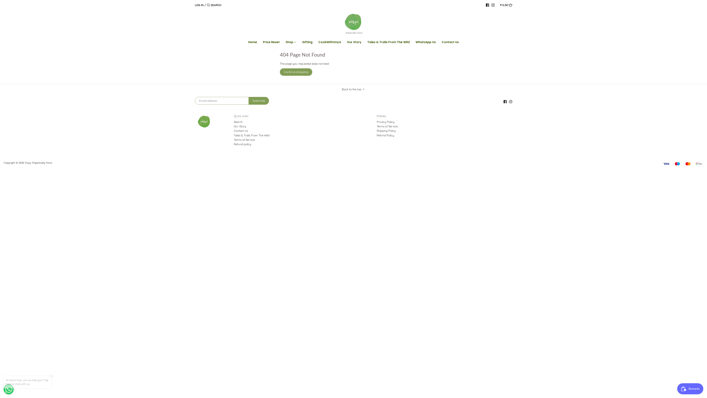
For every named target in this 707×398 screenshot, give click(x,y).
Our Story (240, 126)
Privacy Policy (386, 122)
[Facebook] (487, 4)
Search (238, 122)
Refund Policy (385, 135)
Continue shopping (296, 72)
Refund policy (242, 144)
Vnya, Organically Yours (38, 162)
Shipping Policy (386, 130)
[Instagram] (493, 4)
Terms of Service (244, 140)
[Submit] (208, 5)
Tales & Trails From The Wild (251, 135)
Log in (199, 5)
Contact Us (241, 130)
